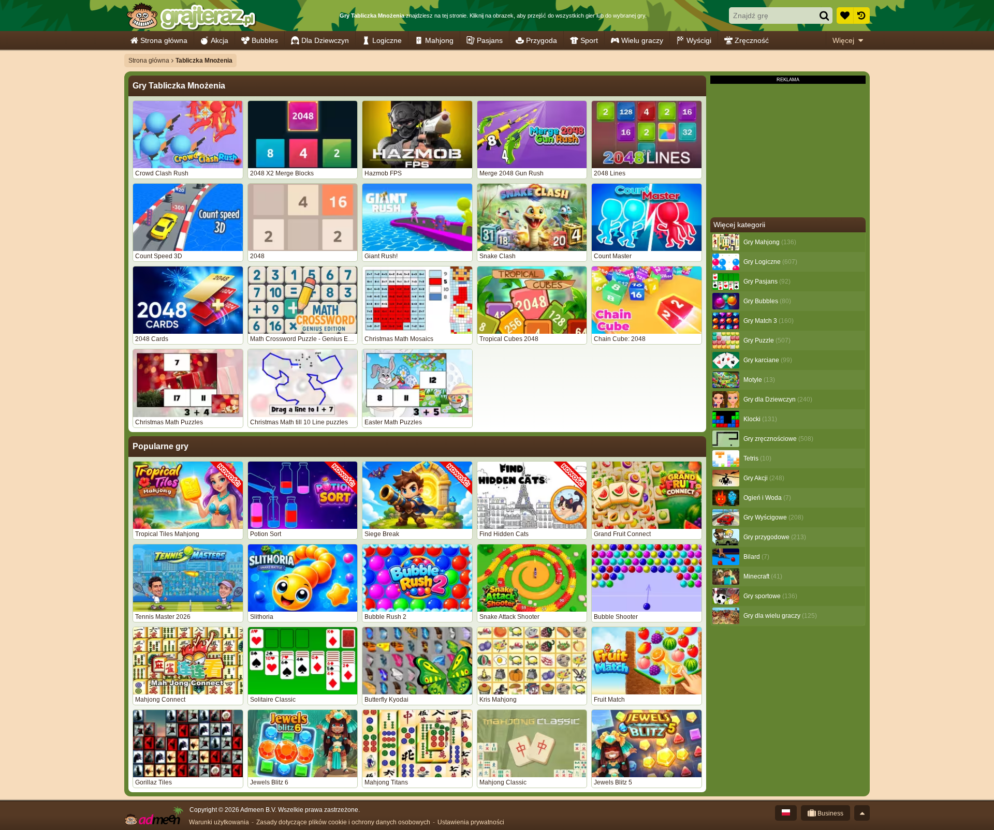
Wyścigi (698, 40)
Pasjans (490, 40)
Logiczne (387, 40)
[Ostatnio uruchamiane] (861, 15)
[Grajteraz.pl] (190, 15)
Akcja (219, 40)
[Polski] (786, 813)
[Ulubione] (845, 15)
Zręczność (752, 40)
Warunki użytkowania (219, 822)
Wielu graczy (642, 40)
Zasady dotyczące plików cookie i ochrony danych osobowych (343, 822)
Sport (589, 40)
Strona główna (163, 40)
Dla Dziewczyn (325, 40)
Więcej (843, 40)
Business (829, 813)
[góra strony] (862, 813)
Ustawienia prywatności (470, 822)
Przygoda (541, 40)
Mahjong (439, 40)
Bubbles (265, 40)
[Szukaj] (824, 15)
